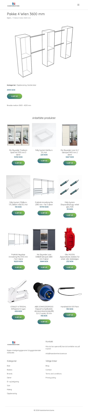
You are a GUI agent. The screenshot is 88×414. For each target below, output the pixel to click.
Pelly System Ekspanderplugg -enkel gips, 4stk (70, 204)
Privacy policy (51, 378)
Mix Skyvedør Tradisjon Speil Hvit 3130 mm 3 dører (18, 152)
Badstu (9, 370)
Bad (8, 366)
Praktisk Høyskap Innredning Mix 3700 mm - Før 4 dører (18, 256)
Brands (9, 374)
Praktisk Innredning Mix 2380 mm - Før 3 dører (44, 203)
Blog (47, 366)
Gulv (8, 386)
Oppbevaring (22, 85)
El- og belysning (13, 382)
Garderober (31, 85)
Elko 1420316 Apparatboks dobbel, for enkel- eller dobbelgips (70, 256)
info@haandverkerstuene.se (56, 353)
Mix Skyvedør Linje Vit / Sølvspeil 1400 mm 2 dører (70, 152)
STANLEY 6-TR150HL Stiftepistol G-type (18, 308)
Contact (49, 370)
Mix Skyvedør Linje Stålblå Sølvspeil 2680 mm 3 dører (44, 256)
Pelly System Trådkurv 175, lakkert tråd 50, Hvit (18, 203)
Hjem (9, 18)
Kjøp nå (14, 96)
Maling (9, 389)
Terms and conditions (54, 374)
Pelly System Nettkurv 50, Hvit (44, 151)
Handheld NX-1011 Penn (70, 307)
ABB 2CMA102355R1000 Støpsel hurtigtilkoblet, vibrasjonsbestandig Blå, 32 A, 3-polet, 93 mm (44, 310)
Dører (9, 378)
